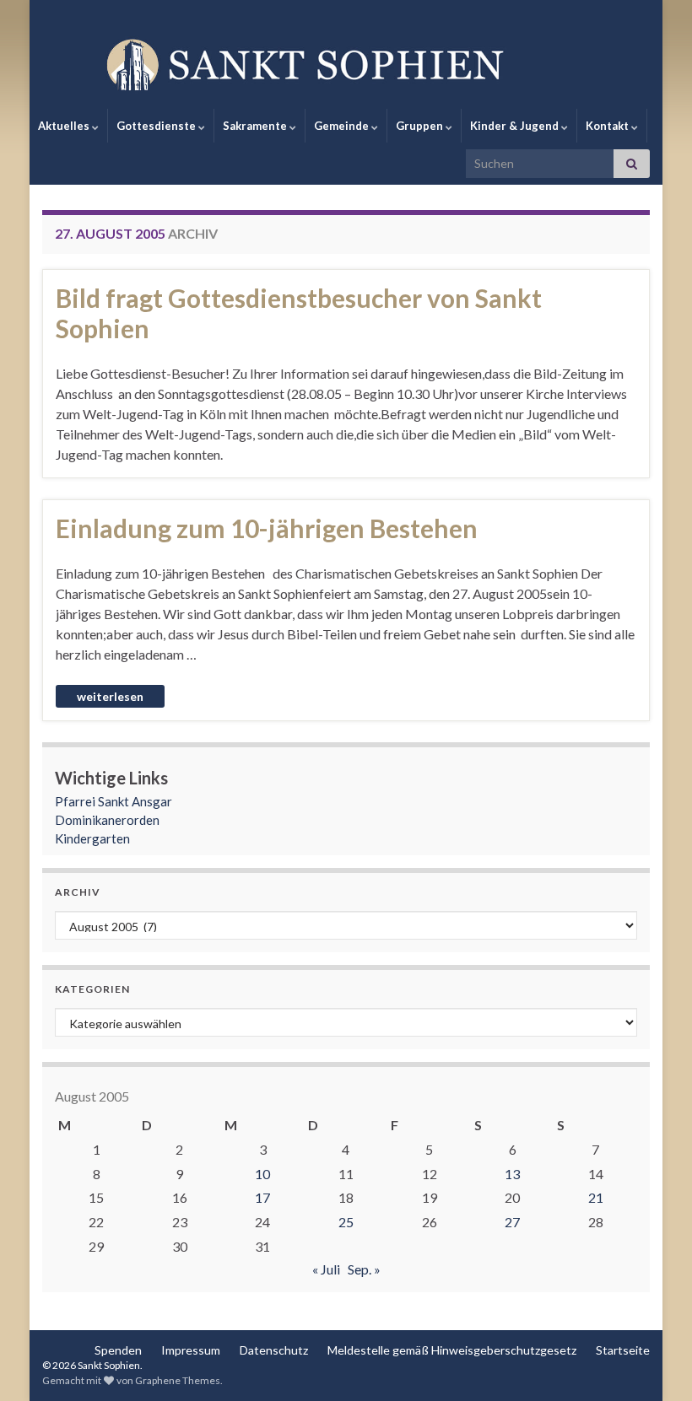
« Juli (326, 1269)
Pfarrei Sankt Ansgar (113, 801)
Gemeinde (342, 125)
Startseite (623, 1350)
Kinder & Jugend (515, 125)
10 (262, 1174)
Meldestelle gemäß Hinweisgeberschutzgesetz (451, 1350)
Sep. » (364, 1269)
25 (346, 1222)
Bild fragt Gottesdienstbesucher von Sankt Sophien (299, 313)
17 (262, 1197)
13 (512, 1174)
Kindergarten (92, 838)
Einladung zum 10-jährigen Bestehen (267, 528)
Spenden (118, 1350)
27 (512, 1222)
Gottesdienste (157, 125)
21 (595, 1197)
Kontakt (608, 125)
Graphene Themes (177, 1380)
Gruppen (421, 125)
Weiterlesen (110, 696)
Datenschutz (274, 1350)
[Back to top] (654, 1363)
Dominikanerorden (107, 819)
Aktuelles (65, 125)
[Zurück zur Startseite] (346, 63)
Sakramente (256, 125)
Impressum (190, 1350)
